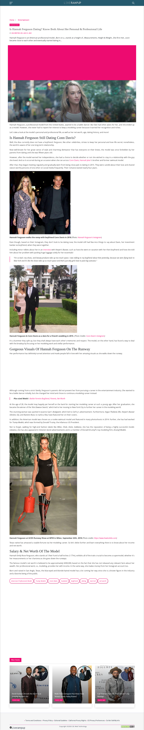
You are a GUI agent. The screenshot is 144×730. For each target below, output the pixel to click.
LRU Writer (16, 33)
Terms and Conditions (33, 720)
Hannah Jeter (85, 160)
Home (12, 20)
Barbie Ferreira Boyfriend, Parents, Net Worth (47, 398)
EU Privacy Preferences (96, 720)
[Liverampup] (72, 3)
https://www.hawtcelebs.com (105, 538)
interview (47, 249)
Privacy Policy (48, 720)
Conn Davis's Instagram (95, 336)
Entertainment (23, 20)
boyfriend (74, 581)
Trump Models (41, 581)
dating (84, 581)
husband (64, 581)
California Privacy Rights (77, 720)
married (93, 581)
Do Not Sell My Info (113, 720)
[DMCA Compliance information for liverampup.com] (127, 727)
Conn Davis (74, 160)
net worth (102, 581)
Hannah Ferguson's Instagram (89, 237)
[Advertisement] (72, 61)
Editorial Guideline (60, 720)
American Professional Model (21, 581)
